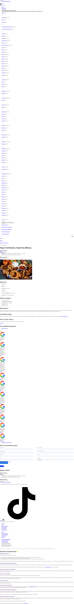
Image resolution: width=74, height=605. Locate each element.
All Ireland (3, 79)
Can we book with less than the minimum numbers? (8, 563)
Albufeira (3, 127)
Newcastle (3, 210)
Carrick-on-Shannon (5, 45)
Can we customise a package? (5, 573)
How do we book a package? (4, 553)
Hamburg (3, 84)
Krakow (3, 116)
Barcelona (3, 150)
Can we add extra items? (4, 580)
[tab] (3, 11)
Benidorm (3, 153)
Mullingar (3, 65)
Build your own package (4, 242)
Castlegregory (4, 40)
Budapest (3, 93)
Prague (3, 22)
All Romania (4, 141)
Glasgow (3, 199)
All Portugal (4, 134)
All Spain (3, 166)
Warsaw (3, 118)
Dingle (3, 49)
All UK (3, 219)
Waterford (3, 70)
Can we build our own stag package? (6, 585)
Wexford (3, 75)
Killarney (3, 61)
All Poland (3, 125)
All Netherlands (4, 173)
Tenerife (3, 162)
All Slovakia (4, 148)
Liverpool (3, 203)
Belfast (3, 180)
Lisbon (3, 130)
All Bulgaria (4, 17)
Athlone (3, 33)
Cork (2, 47)
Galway (3, 56)
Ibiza (2, 155)
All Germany (4, 91)
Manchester (4, 208)
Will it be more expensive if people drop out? (7, 596)
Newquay (3, 212)
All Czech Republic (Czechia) (6, 26)
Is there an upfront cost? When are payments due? (8, 589)
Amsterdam (4, 169)
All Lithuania (4, 111)
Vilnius (3, 107)
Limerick (3, 63)
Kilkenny (1, 240)
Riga (2, 100)
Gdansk (3, 114)
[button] (1, 259)
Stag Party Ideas (4, 224)
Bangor (3, 176)
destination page (32, 586)
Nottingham (4, 215)
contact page (48, 567)
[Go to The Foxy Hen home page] (2, 5)
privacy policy (26, 603)
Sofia (2, 13)
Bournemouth (4, 187)
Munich (3, 86)
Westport (3, 72)
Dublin (3, 52)
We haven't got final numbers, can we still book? (8, 569)
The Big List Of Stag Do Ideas (7, 227)
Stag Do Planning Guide (6, 231)
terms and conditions (63, 316)
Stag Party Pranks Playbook (6, 229)
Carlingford (4, 38)
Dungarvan (4, 54)
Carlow (3, 42)
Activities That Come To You (6, 29)
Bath (2, 178)
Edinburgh (3, 196)
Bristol (3, 192)
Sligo (2, 68)
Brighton (3, 189)
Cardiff (3, 194)
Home (1, 238)
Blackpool (3, 185)
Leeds (3, 201)
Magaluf (3, 157)
